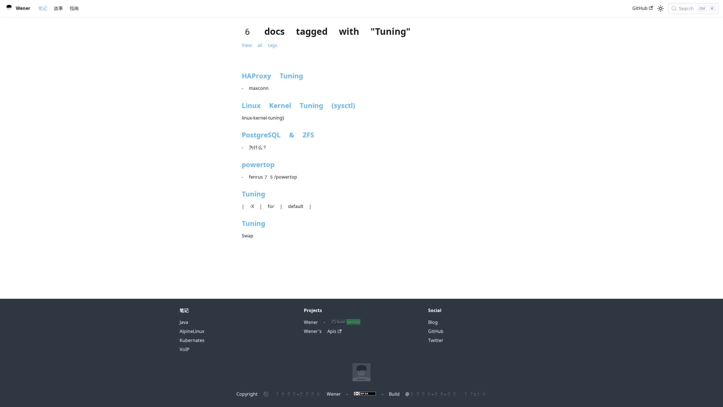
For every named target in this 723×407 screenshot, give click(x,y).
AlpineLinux (192, 331)
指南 (74, 8)
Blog (433, 322)
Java (184, 322)
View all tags (259, 45)
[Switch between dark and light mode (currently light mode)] (660, 8)
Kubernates (192, 340)
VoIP (185, 349)
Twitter (435, 340)
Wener (311, 322)
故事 (58, 8)
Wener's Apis (320, 331)
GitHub (640, 8)
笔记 (42, 8)
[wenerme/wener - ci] (345, 322)
